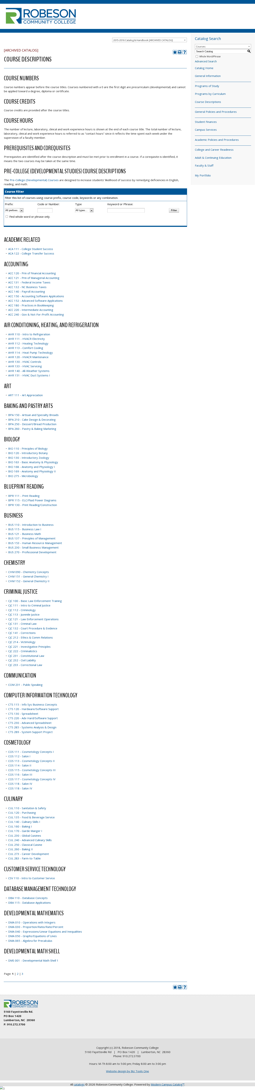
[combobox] (149, 40)
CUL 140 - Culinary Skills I (24, 822)
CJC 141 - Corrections (22, 633)
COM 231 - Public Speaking (25, 685)
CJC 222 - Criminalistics (22, 651)
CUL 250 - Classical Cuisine (25, 845)
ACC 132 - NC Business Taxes (27, 287)
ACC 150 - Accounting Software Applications (36, 296)
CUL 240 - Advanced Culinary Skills (30, 840)
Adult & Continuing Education (213, 157)
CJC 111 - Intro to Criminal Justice (29, 605)
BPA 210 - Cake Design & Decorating (32, 419)
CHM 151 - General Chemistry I (28, 576)
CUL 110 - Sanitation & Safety (27, 808)
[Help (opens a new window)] (185, 52)
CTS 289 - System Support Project (30, 732)
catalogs (79, 1084)
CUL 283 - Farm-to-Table (24, 858)
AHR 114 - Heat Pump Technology (30, 352)
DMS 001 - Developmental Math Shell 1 (33, 960)
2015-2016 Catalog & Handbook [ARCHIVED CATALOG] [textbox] (143, 40)
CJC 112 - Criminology (22, 610)
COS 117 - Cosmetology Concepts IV (31, 779)
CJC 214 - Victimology (21, 642)
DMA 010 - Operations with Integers (31, 922)
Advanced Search (206, 61)
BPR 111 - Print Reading (24, 496)
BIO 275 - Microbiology (23, 476)
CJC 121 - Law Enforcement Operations (33, 619)
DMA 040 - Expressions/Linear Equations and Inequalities (45, 931)
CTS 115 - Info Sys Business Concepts (32, 704)
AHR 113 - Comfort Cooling (25, 348)
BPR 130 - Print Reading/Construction (32, 505)
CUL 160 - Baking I (20, 826)
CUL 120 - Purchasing (22, 812)
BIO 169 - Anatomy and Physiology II (32, 471)
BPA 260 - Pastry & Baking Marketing (32, 429)
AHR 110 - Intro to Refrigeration (29, 334)
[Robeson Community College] (41, 25)
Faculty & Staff (204, 165)
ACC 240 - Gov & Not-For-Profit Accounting (36, 314)
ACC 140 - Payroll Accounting (26, 291)
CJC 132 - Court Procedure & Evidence (32, 628)
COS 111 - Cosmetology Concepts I (31, 752)
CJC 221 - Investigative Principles (29, 646)
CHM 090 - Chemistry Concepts (28, 572)
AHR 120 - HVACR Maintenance (28, 357)
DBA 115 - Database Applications (29, 902)
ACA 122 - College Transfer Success (31, 253)
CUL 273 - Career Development (28, 854)
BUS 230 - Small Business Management (33, 547)
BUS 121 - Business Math (24, 534)
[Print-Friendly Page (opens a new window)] (180, 52)
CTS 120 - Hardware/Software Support (33, 709)
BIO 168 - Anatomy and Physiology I (31, 467)
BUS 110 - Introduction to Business (31, 525)
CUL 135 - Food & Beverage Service (31, 817)
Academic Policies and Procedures (217, 140)
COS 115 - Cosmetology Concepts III (32, 770)
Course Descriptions (208, 102)
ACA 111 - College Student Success (30, 249)
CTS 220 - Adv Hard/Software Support (33, 718)
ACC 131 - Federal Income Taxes (29, 282)
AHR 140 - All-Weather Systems (28, 371)
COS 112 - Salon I (19, 756)
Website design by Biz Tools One (127, 1071)
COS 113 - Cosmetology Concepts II (31, 761)
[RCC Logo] (22, 1008)
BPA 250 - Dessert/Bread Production (32, 424)
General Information (208, 76)
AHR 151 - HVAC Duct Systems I (29, 375)
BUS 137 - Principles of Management (31, 538)
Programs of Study (207, 86)
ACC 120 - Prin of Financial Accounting (32, 273)
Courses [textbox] (201, 46)
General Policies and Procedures (216, 112)
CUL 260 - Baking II (20, 849)
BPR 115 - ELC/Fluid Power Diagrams (32, 500)
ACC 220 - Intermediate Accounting (30, 310)
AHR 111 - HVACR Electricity (26, 339)
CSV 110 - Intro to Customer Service (31, 878)
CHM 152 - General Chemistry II (28, 581)
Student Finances (206, 122)
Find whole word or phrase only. (29, 216)
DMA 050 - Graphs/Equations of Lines (32, 936)
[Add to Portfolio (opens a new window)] (175, 52)
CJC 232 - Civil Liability (22, 660)
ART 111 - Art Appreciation (25, 395)
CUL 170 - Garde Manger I (25, 831)
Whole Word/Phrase (210, 56)
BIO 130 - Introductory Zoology (28, 457)
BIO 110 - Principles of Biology (28, 448)
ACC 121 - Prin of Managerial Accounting (33, 278)
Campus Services (206, 129)
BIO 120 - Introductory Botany (28, 453)
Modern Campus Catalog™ (167, 1084)
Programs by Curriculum (210, 94)
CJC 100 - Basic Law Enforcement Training (35, 601)
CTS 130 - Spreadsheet (23, 713)
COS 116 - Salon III (20, 774)
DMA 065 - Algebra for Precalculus (30, 941)
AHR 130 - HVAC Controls (24, 362)
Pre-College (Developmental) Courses (34, 180)
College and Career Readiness (214, 149)
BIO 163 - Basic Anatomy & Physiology (33, 462)
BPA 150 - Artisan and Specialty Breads (33, 415)
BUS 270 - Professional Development (32, 552)
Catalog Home (204, 68)
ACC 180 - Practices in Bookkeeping (31, 305)
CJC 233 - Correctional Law (25, 665)
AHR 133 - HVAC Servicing (25, 366)
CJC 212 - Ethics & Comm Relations (30, 637)
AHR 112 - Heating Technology (28, 343)
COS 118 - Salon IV (20, 783)
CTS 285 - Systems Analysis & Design (32, 727)
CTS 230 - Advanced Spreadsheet (30, 723)
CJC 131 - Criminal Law (22, 623)
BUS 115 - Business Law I (24, 529)
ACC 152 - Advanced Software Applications (35, 300)
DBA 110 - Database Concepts (28, 898)
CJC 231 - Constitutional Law (26, 656)
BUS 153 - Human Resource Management (35, 543)
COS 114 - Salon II (19, 765)
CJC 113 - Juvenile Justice (24, 614)
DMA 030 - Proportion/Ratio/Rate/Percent (35, 927)
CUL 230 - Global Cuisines (24, 835)
